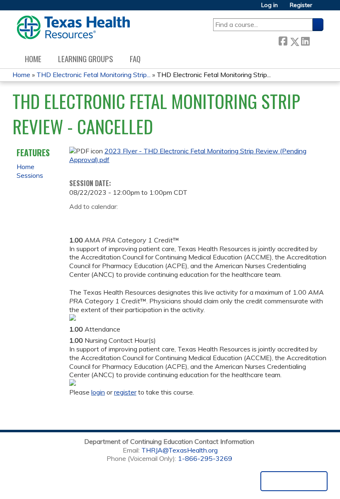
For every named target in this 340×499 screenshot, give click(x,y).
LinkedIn (305, 39)
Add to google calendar (77, 219)
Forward (316, 39)
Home (33, 59)
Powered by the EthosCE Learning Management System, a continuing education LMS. (294, 481)
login (98, 392)
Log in (269, 5)
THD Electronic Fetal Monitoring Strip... (93, 74)
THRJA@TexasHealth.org (179, 450)
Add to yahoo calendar (96, 219)
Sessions (30, 175)
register (125, 392)
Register (301, 5)
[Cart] (320, 8)
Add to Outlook (134, 219)
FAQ (135, 59)
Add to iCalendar (115, 219)
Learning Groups (85, 59)
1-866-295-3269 (205, 458)
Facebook (283, 40)
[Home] (73, 27)
